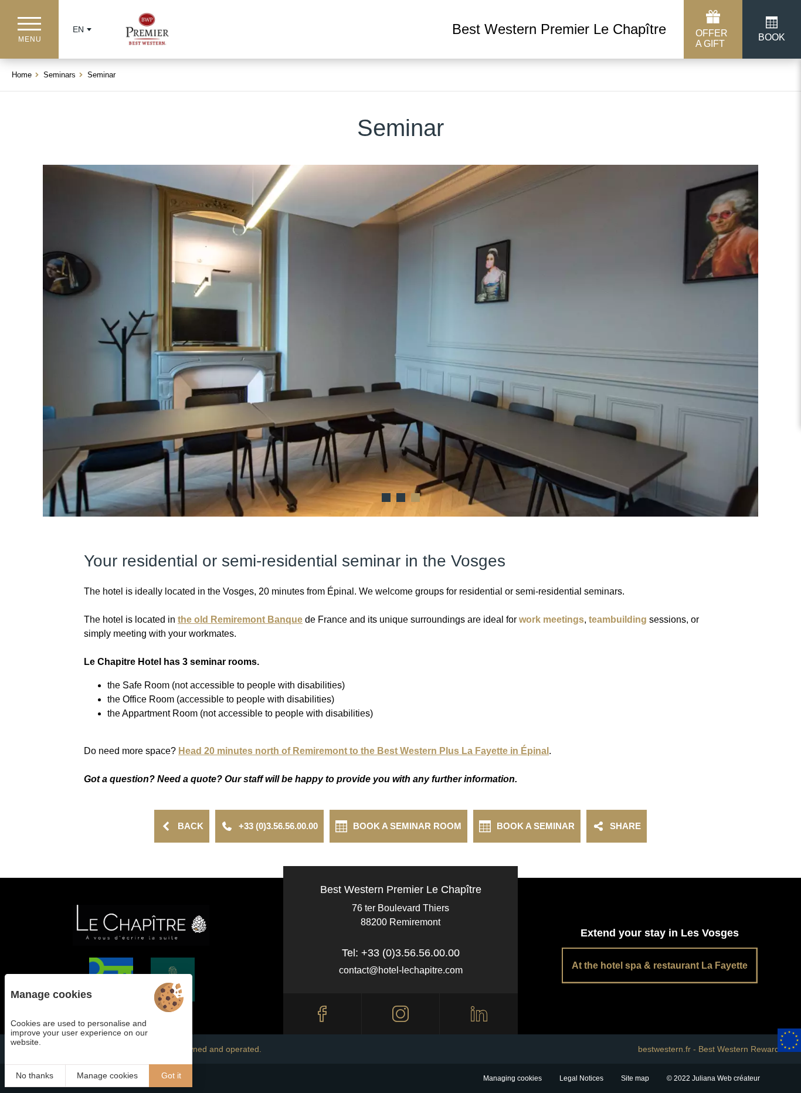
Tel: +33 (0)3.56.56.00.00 (401, 953)
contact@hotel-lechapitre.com (401, 970)
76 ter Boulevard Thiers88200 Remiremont (400, 915)
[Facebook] (322, 1013)
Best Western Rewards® (743, 1049)
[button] (386, 497)
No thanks (34, 1075)
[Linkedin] (479, 1013)
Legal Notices (581, 1078)
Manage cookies (107, 1075)
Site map (635, 1078)
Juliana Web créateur (726, 1078)
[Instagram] (401, 1013)
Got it (171, 1075)
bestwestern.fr (664, 1049)
